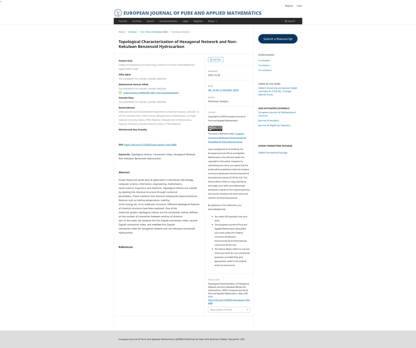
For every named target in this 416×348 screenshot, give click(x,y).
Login (185, 21)
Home (122, 31)
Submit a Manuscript (277, 39)
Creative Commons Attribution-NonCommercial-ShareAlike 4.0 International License (227, 137)
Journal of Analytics (268, 120)
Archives (137, 21)
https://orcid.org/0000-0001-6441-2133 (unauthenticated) (151, 92)
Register (198, 21)
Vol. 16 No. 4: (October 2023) (154, 31)
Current (123, 21)
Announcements (168, 21)
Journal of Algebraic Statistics (274, 125)
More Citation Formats (221, 309)
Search (150, 21)
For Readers (264, 60)
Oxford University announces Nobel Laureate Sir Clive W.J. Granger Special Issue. (277, 91)
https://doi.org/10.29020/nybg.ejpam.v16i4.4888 (150, 144)
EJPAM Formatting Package (272, 152)
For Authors (264, 65)
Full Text (217, 59)
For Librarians (265, 70)
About (211, 21)
